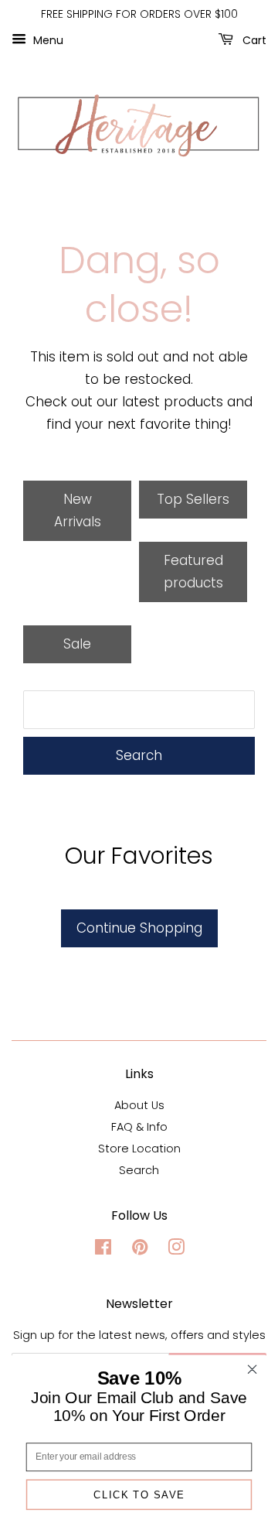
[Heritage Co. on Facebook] (103, 1250)
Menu (46, 39)
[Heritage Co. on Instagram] (176, 1250)
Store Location (139, 1148)
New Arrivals (77, 510)
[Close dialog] (252, 1369)
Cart (252, 39)
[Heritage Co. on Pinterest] (139, 1250)
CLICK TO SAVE (139, 1495)
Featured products (193, 571)
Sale (77, 644)
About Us (139, 1105)
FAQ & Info (139, 1127)
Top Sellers (193, 499)
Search (139, 755)
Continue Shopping (139, 928)
